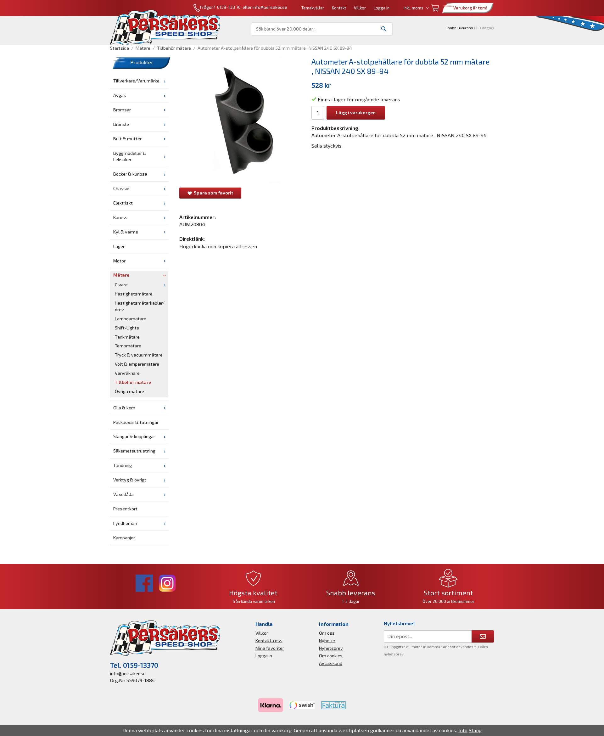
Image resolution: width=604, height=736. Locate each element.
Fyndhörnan (125, 523)
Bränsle (121, 124)
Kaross (120, 217)
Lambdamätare (130, 318)
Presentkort (125, 508)
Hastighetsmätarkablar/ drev (140, 306)
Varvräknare (127, 373)
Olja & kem (124, 407)
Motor (119, 260)
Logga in (381, 7)
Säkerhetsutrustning (134, 450)
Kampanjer (124, 537)
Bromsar (122, 109)
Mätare (121, 275)
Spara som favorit (212, 192)
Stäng (475, 730)
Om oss (327, 633)
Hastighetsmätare (134, 293)
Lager (119, 246)
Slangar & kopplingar (134, 436)
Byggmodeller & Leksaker (129, 156)
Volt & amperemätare (137, 364)
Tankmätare (127, 337)
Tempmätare (128, 345)
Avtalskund (330, 663)
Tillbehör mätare (133, 382)
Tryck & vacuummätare (139, 354)
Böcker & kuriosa (130, 174)
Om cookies (331, 655)
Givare (121, 284)
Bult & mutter (127, 138)
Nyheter (327, 640)
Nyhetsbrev (331, 648)
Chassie (121, 188)
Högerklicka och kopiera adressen (218, 246)
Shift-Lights (127, 327)
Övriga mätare (129, 391)
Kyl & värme (125, 231)
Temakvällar (312, 7)
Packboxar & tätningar (136, 422)
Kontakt (339, 7)
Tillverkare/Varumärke (136, 80)
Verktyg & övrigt (129, 479)
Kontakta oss (268, 640)
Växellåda (123, 494)
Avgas (119, 95)
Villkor (360, 7)
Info (462, 730)
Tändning (122, 465)
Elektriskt (123, 202)
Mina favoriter (269, 648)
